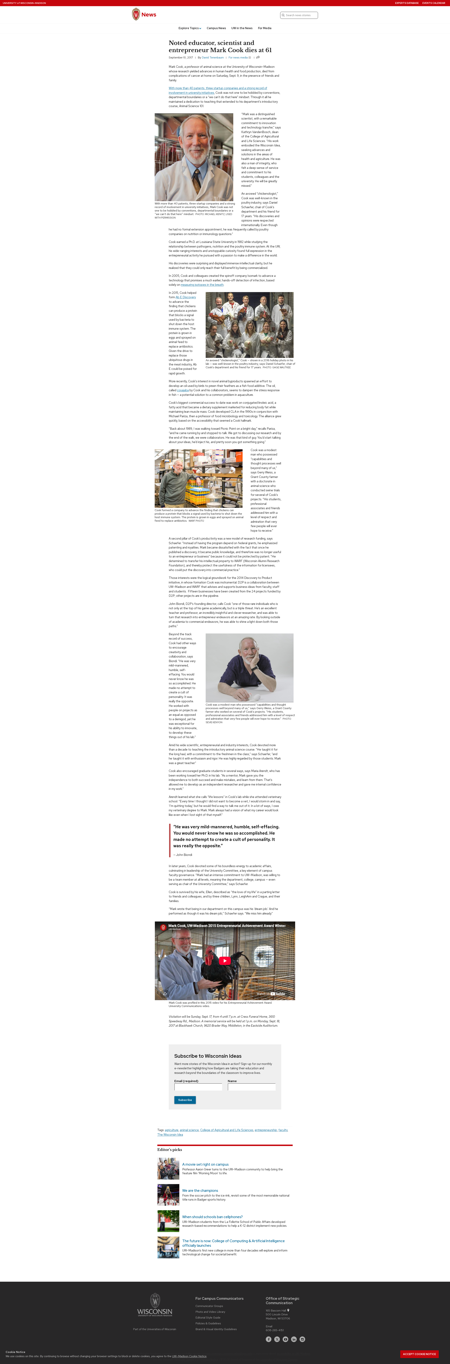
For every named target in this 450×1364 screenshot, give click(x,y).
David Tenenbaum (213, 57)
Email (269, 1326)
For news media (238, 57)
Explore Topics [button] (189, 28)
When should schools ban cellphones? (212, 1217)
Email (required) (186, 1081)
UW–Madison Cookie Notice (189, 1356)
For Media (264, 28)
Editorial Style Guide (207, 1317)
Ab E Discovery (186, 297)
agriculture (171, 1130)
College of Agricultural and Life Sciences (226, 1130)
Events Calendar (433, 3)
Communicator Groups (209, 1306)
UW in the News (242, 28)
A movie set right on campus (205, 1164)
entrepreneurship (266, 1130)
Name (232, 1081)
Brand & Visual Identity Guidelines (216, 1329)
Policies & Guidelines (208, 1323)
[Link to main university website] (154, 1305)
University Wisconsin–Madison (24, 3)
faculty (282, 1130)
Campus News (216, 28)
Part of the (154, 1329)
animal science (189, 1130)
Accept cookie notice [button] (419, 1354)
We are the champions (200, 1190)
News (149, 14)
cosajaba (183, 390)
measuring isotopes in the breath (202, 285)
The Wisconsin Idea (170, 1135)
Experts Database (407, 3)
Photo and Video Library (210, 1312)
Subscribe (185, 1100)
